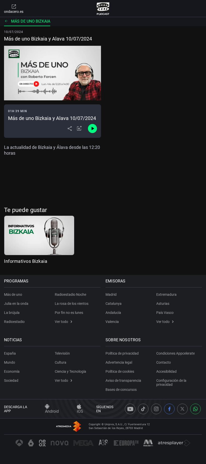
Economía (12, 371)
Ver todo (61, 322)
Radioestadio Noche (70, 294)
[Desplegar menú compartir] (70, 128)
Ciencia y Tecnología (70, 371)
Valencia (112, 322)
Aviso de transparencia (123, 380)
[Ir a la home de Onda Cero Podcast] (103, 8)
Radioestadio (14, 322)
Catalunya (114, 304)
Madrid (111, 294)
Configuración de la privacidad (171, 382)
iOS (80, 411)
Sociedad (11, 380)
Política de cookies (120, 371)
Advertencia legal (119, 362)
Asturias (162, 304)
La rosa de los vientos (71, 304)
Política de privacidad (122, 353)
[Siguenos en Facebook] (169, 409)
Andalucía (113, 313)
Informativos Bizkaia (25, 261)
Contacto (163, 362)
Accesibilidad (166, 371)
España (10, 353)
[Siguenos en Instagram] (156, 409)
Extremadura (166, 294)
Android (52, 411)
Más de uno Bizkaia (30, 21)
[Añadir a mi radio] (79, 128)
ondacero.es (13, 12)
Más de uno (13, 294)
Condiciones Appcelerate (175, 353)
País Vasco (165, 313)
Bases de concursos (121, 390)
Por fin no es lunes (69, 313)
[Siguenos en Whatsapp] (195, 409)
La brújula (12, 313)
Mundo (9, 362)
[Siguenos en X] (182, 409)
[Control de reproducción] (92, 128)
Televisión (62, 353)
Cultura (60, 362)
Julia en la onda (16, 304)
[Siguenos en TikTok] (143, 409)
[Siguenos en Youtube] (130, 409)
